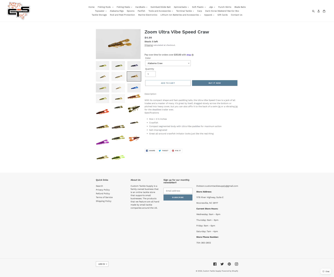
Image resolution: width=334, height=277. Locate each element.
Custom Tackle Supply (212, 271)
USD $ (101, 264)
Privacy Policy (103, 189)
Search (99, 186)
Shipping (149, 45)
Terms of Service (104, 197)
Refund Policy (103, 193)
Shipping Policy (103, 201)
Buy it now (215, 83)
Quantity (149, 69)
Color (148, 58)
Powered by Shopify (230, 271)
